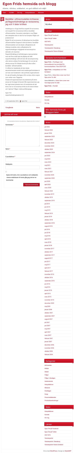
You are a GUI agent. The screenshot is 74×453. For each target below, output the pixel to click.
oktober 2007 (49, 313)
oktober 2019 (49, 197)
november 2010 (49, 300)
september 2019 (50, 200)
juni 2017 (47, 261)
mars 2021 (48, 168)
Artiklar (47, 368)
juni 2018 (47, 232)
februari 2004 (49, 354)
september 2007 (50, 316)
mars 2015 (48, 297)
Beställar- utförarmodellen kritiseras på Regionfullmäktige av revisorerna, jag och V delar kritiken (22, 21)
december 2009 (49, 303)
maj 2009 (47, 306)
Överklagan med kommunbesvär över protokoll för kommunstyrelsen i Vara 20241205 (55, 64)
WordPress (53, 451)
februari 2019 (49, 213)
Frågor (47, 375)
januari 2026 (48, 133)
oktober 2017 (49, 252)
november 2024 (49, 146)
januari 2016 (48, 290)
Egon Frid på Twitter (51, 38)
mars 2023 (48, 162)
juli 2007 (47, 322)
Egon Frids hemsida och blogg (29, 4)
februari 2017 (49, 271)
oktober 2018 (49, 220)
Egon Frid (24, 101)
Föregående (9, 107)
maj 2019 (47, 210)
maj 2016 (47, 287)
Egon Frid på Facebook (51, 35)
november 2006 (49, 348)
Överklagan (48, 391)
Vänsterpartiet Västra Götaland (54, 51)
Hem (4, 12)
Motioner (41, 12)
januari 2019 (48, 216)
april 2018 (48, 239)
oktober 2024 (49, 149)
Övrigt (46, 394)
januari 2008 (48, 309)
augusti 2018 (49, 226)
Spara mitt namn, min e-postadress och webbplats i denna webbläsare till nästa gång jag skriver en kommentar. (22, 177)
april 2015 (48, 293)
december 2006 (49, 345)
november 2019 (49, 194)
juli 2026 (47, 127)
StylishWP (68, 451)
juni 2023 (47, 155)
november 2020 (49, 175)
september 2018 (50, 223)
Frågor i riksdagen (50, 378)
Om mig (19, 12)
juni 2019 (47, 207)
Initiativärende (49, 381)
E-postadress (10, 156)
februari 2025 (49, 139)
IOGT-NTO (48, 41)
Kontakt (11, 12)
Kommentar (10, 125)
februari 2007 (49, 338)
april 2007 (48, 332)
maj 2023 (47, 159)
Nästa (38, 107)
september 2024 (50, 152)
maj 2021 (47, 165)
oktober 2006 (49, 351)
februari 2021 (49, 172)
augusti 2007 (49, 319)
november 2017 (49, 248)
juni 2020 (47, 181)
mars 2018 (48, 242)
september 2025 (50, 136)
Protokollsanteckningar (51, 400)
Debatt (47, 372)
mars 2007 (48, 335)
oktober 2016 (49, 277)
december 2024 (49, 143)
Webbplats (9, 164)
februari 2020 (49, 191)
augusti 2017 (49, 258)
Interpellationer (30, 12)
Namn (8, 149)
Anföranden (48, 365)
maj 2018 (47, 236)
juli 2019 (47, 204)
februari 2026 (49, 130)
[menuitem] (4, 12)
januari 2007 (48, 341)
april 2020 (48, 184)
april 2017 (48, 268)
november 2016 (49, 274)
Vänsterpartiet (49, 45)
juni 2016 (47, 284)
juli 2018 (47, 229)
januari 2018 (48, 245)
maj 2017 (47, 264)
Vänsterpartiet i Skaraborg (52, 48)
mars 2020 (48, 188)
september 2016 (50, 281)
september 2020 (50, 178)
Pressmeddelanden (50, 397)
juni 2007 (47, 325)
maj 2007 (47, 329)
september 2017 (50, 255)
